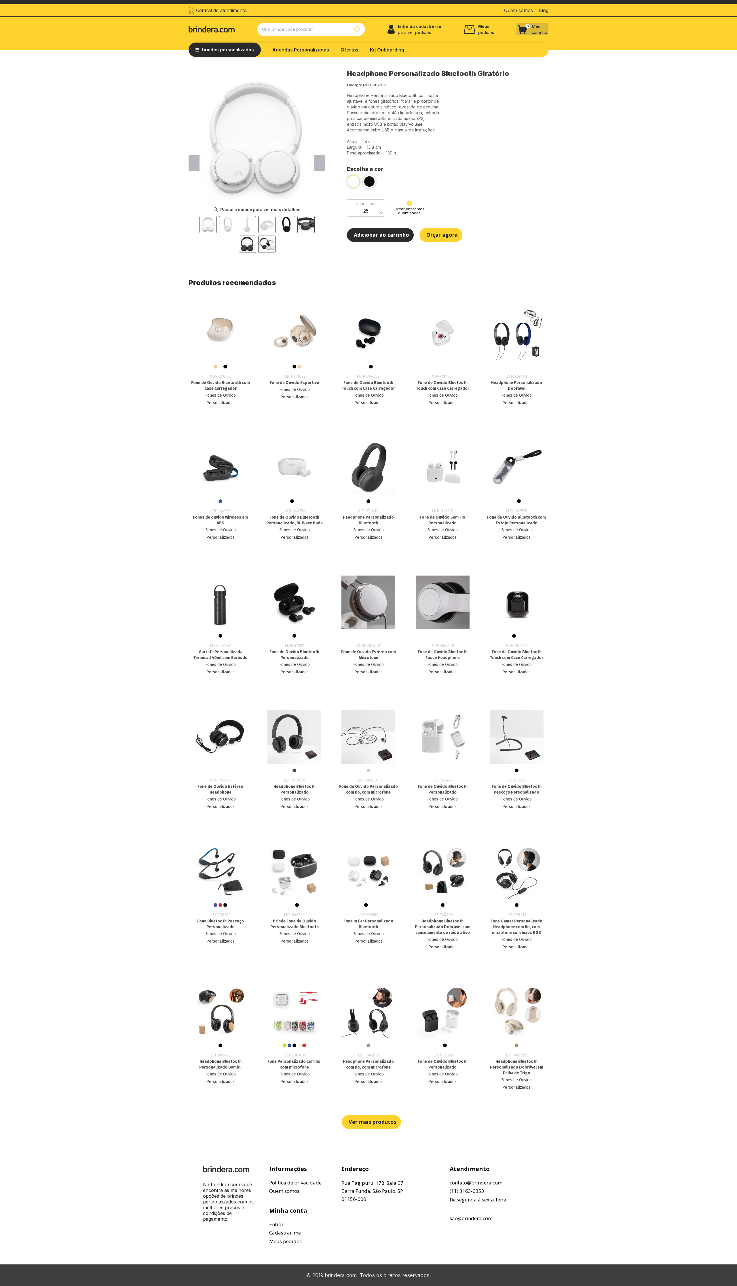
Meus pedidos (285, 1241)
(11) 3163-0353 (467, 1191)
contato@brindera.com (476, 1182)
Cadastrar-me (285, 1232)
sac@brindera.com (471, 1218)
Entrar (276, 1224)
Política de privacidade (295, 1182)
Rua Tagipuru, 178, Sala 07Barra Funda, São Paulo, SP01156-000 (372, 1191)
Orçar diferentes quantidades (409, 211)
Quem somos (284, 1191)
